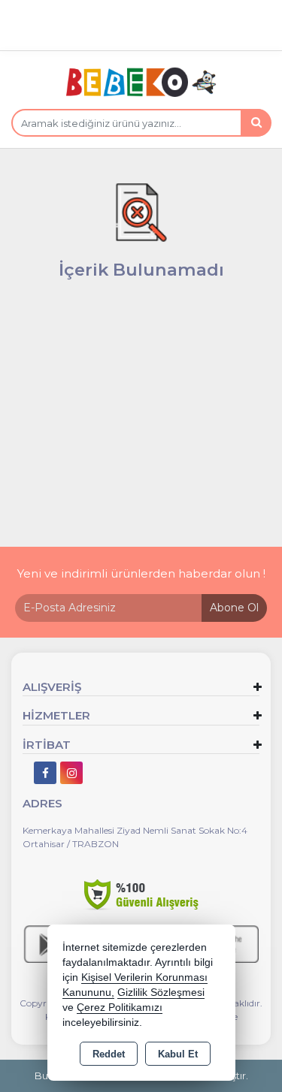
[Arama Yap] (256, 123)
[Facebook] (45, 773)
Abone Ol (234, 607)
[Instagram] (71, 773)
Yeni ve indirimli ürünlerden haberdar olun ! (141, 573)
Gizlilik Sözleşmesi (161, 992)
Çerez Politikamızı (119, 1007)
